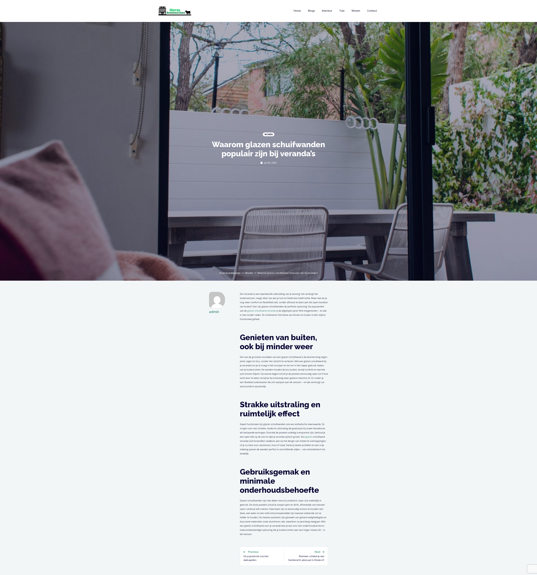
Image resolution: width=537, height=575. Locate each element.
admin (214, 312)
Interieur (327, 10)
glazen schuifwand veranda (261, 310)
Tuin (341, 10)
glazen (308, 436)
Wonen (355, 10)
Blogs (311, 10)
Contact (372, 10)
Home (297, 10)
